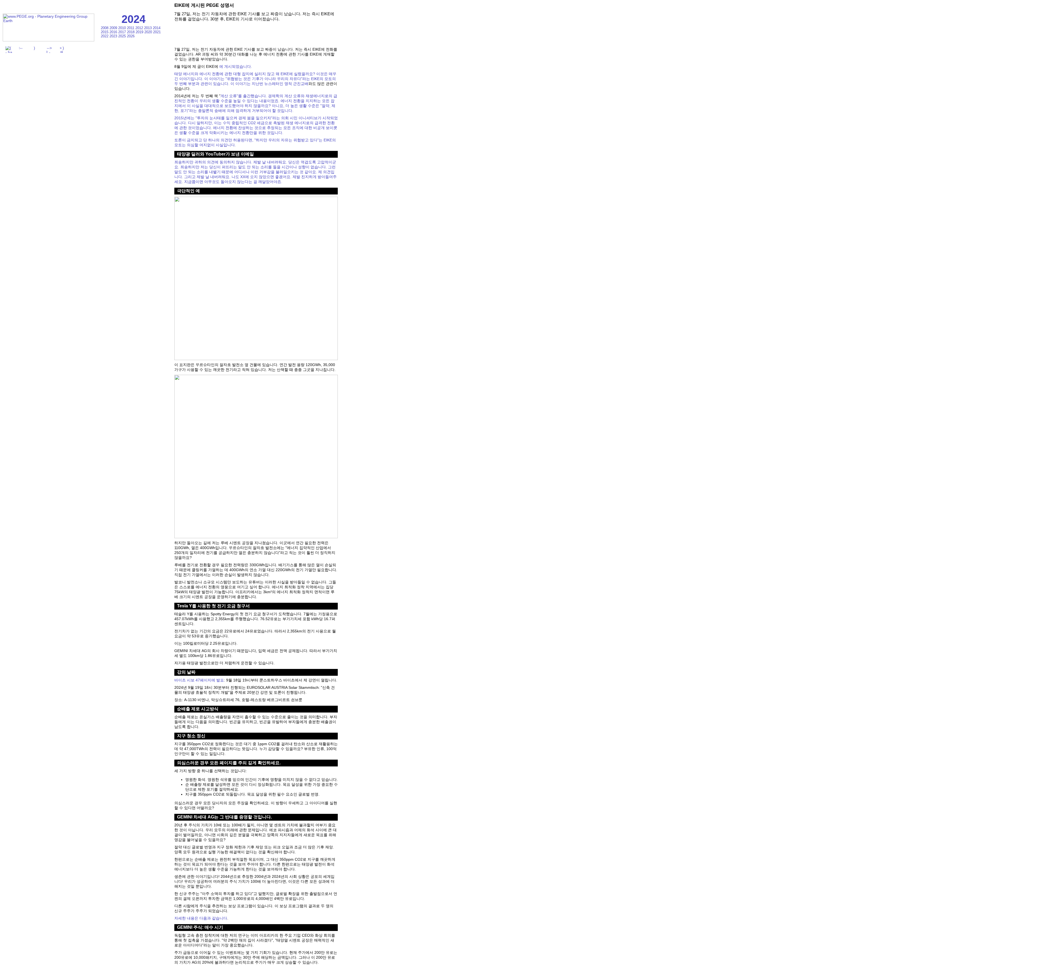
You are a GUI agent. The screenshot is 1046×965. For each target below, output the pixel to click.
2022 (105, 36)
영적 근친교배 (296, 83)
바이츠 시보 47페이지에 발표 (199, 680)
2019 (140, 32)
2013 (148, 28)
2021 (157, 32)
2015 (105, 32)
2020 (148, 32)
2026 (131, 36)
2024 (133, 19)
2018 (131, 32)
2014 (156, 28)
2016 (114, 32)
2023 (114, 36)
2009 (114, 28)
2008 (105, 28)
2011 (131, 28)
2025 (122, 36)
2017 (122, 32)
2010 (122, 28)
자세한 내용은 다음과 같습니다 (200, 918)
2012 (139, 28)
